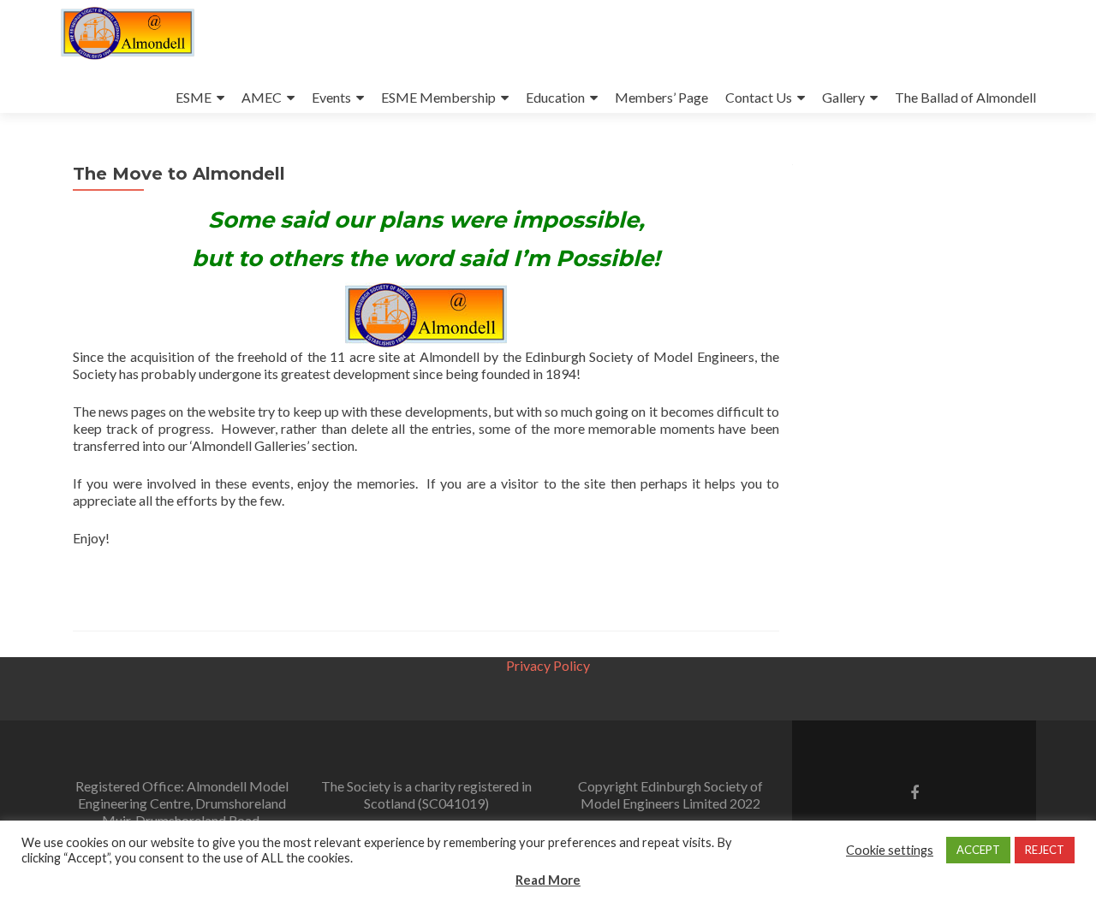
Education (555, 97)
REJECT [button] (1044, 850)
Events (331, 97)
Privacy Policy (548, 665)
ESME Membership (438, 97)
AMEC (261, 97)
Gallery (843, 97)
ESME (193, 97)
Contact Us (758, 97)
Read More (548, 879)
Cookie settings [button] (889, 850)
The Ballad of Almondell (965, 97)
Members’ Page (661, 97)
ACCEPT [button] (978, 850)
